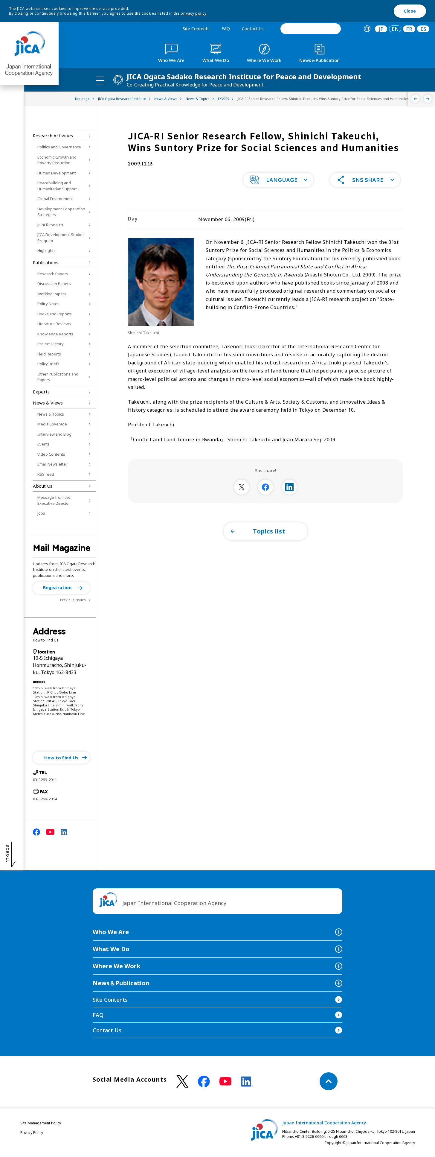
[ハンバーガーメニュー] (100, 80)
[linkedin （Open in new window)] (247, 1082)
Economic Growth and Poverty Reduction (57, 160)
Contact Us (253, 28)
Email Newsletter (52, 464)
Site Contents (196, 28)
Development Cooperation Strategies (61, 212)
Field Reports (49, 354)
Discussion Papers (54, 283)
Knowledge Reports (55, 334)
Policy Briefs (48, 364)
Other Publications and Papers (57, 377)
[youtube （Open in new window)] (225, 1081)
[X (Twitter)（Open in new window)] (182, 1081)
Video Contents (51, 454)
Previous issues (73, 599)
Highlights (46, 250)
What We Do (111, 949)
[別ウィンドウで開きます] (241, 487)
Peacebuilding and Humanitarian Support (57, 185)
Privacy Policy (31, 1132)
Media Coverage (52, 424)
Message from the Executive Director (54, 500)
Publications (45, 262)
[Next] (428, 99)
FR (409, 28)
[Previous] (415, 99)
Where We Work (117, 966)
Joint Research (50, 224)
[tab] (367, 28)
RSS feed (45, 474)
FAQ (226, 28)
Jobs (41, 513)
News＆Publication (121, 983)
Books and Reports (54, 314)
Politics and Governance (59, 147)
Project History (50, 343)
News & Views (48, 403)
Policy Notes (48, 303)
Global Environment (55, 198)
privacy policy (193, 13)
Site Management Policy (40, 1123)
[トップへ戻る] (329, 1081)
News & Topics (50, 414)
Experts (41, 392)
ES (423, 28)
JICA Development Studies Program (61, 237)
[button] (61, 588)
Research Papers (52, 273)
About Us (42, 486)
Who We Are (111, 932)
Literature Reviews (54, 323)
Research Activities (53, 136)
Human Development (56, 173)
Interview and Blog (54, 434)
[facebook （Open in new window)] (204, 1082)
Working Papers (51, 294)
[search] (310, 28)
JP (381, 28)
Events (43, 444)
